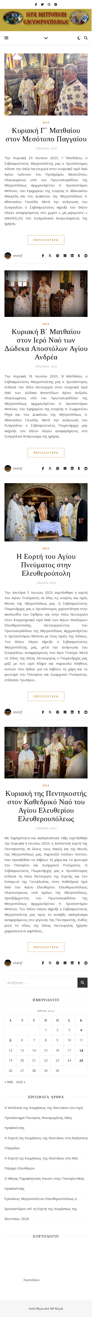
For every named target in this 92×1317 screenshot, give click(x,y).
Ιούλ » (20, 1082)
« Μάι (8, 1082)
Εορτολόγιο (32, 1280)
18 (81, 1050)
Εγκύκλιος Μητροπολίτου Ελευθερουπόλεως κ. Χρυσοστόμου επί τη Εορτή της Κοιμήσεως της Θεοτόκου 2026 (40, 1208)
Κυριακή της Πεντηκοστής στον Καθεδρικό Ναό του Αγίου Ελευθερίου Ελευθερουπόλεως (46, 805)
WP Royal (56, 1309)
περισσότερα (46, 240)
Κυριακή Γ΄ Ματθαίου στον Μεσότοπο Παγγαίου (46, 134)
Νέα (46, 122)
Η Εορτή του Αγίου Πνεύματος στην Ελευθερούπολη (46, 564)
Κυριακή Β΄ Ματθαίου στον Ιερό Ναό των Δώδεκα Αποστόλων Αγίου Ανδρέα (46, 343)
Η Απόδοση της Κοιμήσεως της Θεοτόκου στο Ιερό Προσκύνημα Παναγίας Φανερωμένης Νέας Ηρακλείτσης (43, 1117)
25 (81, 1060)
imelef (17, 255)
